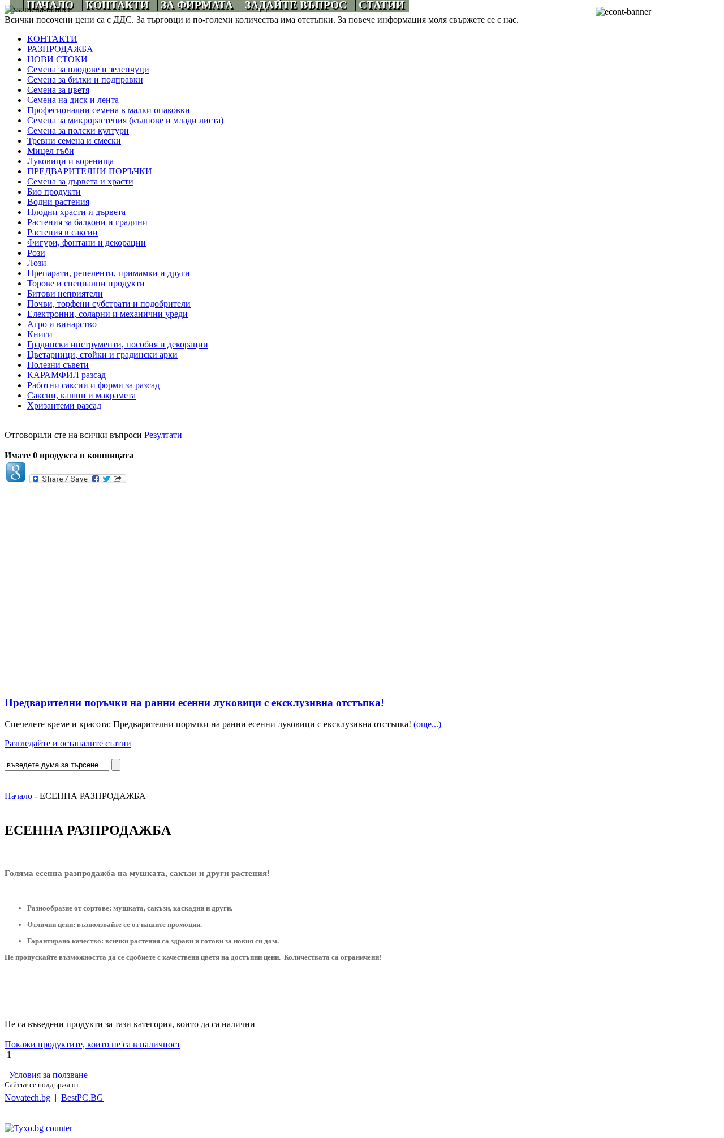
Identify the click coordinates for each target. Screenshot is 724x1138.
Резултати (163, 435)
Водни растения (58, 202)
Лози (36, 263)
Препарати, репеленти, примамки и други (108, 273)
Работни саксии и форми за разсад (93, 385)
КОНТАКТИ (52, 39)
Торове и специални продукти (86, 283)
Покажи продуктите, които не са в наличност (92, 1044)
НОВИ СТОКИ (57, 59)
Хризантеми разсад (64, 405)
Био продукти (54, 191)
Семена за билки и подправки (85, 79)
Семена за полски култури (78, 130)
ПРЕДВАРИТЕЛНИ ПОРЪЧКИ (89, 171)
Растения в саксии (62, 232)
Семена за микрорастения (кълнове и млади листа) (125, 120)
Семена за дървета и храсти (80, 181)
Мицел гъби (50, 151)
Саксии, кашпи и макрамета (81, 395)
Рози (36, 252)
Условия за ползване (48, 1075)
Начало (18, 796)
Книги (40, 334)
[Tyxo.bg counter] (38, 1128)
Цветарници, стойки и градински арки (102, 354)
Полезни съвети (58, 365)
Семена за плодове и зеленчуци (88, 69)
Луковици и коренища (70, 161)
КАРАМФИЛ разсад (66, 375)
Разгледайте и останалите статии (68, 743)
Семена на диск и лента (73, 100)
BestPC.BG (82, 1097)
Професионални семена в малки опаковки (108, 110)
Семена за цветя (58, 90)
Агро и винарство (62, 324)
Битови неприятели (65, 293)
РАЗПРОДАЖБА (60, 49)
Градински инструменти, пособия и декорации (117, 344)
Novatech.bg (27, 1097)
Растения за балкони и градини (87, 222)
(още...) (427, 724)
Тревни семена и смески (74, 140)
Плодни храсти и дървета (76, 212)
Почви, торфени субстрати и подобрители (109, 303)
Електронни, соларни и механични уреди (107, 314)
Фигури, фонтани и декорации (86, 242)
